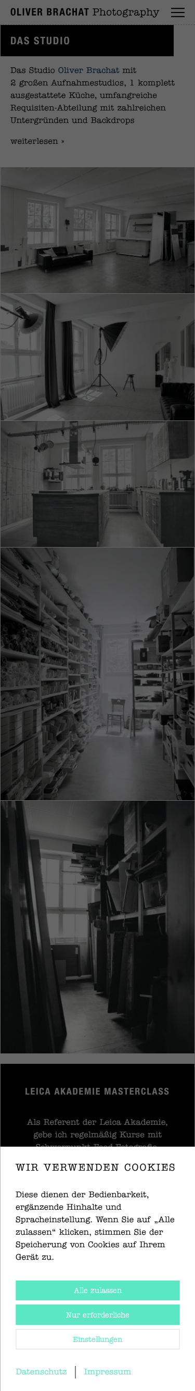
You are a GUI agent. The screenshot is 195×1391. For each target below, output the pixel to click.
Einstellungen (97, 1340)
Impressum (108, 1372)
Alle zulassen (98, 1291)
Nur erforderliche (97, 1315)
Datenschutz (41, 1372)
